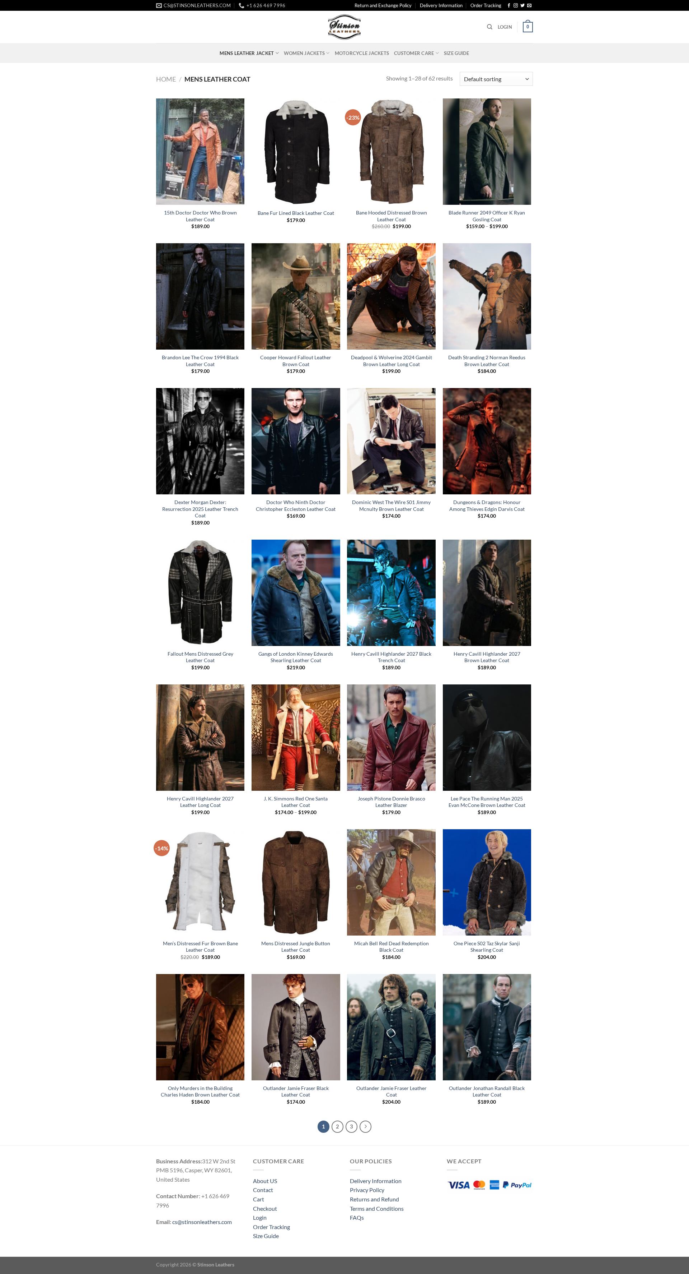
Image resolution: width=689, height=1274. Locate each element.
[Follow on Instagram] (516, 5)
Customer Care (414, 53)
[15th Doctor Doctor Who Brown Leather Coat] (200, 151)
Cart (258, 1199)
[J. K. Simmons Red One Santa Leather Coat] (296, 737)
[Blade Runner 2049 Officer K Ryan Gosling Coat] (487, 151)
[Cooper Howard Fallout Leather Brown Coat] (296, 296)
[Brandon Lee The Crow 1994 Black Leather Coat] (200, 296)
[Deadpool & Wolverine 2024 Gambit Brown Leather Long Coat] (391, 296)
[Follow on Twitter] (522, 5)
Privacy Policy (367, 1189)
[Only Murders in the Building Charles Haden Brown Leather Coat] (200, 1027)
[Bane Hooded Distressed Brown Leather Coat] (391, 151)
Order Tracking (485, 5)
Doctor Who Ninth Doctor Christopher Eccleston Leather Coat (296, 505)
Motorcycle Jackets (362, 53)
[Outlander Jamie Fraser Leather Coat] (391, 1027)
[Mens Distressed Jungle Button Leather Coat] (296, 882)
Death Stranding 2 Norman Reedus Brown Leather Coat (486, 360)
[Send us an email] (529, 5)
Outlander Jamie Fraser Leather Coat (391, 1091)
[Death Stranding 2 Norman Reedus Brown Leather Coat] (487, 296)
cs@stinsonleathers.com (202, 1221)
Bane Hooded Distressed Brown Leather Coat (391, 215)
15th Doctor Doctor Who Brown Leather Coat (200, 215)
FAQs (357, 1217)
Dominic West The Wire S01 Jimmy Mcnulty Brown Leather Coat (391, 505)
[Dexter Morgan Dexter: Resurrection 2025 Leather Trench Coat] (200, 441)
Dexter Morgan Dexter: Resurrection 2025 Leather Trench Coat (200, 508)
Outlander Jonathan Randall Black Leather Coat (487, 1091)
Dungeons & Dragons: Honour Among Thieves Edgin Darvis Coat (487, 505)
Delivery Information (441, 5)
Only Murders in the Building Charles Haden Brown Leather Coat (200, 1091)
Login (260, 1217)
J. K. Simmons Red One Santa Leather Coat (296, 801)
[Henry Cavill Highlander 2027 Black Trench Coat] (391, 593)
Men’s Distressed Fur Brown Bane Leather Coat (200, 946)
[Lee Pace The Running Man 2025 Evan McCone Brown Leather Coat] (487, 737)
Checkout (265, 1208)
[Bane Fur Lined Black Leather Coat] (296, 151)
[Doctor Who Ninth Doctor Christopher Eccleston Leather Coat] (296, 441)
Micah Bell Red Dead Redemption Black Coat (391, 946)
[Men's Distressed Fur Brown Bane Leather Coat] (200, 882)
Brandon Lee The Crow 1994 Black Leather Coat (200, 360)
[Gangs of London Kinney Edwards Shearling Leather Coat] (296, 593)
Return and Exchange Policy (383, 5)
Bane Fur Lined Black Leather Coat (296, 213)
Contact (263, 1189)
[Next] (366, 1127)
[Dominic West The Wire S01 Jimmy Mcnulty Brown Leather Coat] (391, 441)
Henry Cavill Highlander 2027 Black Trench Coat (391, 657)
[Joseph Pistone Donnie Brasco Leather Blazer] (391, 737)
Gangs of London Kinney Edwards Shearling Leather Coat (295, 657)
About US (265, 1180)
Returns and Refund (374, 1199)
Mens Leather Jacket (247, 53)
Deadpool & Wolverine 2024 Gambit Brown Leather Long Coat (391, 360)
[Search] (489, 27)
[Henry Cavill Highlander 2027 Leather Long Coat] (200, 737)
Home (166, 79)
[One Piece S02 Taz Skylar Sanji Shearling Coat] (487, 882)
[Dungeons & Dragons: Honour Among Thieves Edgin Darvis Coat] (487, 441)
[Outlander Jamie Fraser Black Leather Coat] (296, 1027)
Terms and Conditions (377, 1208)
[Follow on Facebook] (509, 5)
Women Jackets (304, 53)
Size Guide (456, 53)
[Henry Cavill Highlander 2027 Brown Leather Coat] (487, 593)
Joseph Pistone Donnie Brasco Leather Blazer (391, 801)
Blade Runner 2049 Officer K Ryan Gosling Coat (487, 215)
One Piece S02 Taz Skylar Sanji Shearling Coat (487, 946)
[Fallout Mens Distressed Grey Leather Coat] (200, 593)
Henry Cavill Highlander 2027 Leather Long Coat (200, 801)
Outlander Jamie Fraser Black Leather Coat (296, 1091)
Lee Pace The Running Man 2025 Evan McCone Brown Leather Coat (487, 801)
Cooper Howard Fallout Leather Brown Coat (295, 360)
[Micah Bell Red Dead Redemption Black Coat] (391, 882)
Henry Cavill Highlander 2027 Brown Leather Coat (487, 657)
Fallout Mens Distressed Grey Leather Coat (200, 657)
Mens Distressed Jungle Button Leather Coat (295, 946)
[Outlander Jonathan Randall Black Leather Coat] (487, 1027)
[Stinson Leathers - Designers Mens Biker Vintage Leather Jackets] (344, 27)
